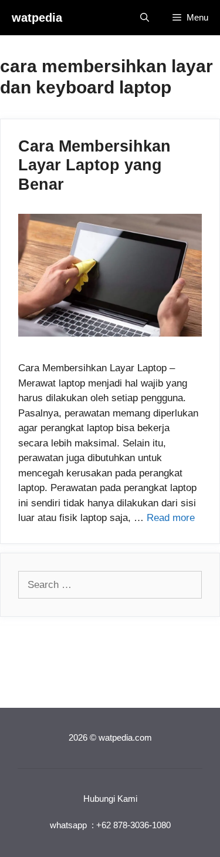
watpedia (37, 17)
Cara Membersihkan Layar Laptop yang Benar (94, 165)
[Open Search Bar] (144, 17)
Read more (171, 517)
